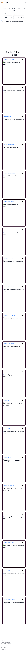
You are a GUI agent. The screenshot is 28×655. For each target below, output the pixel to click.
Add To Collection (19, 17)
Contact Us (3, 649)
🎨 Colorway (4, 2)
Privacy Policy (4, 647)
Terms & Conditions (5, 646)
